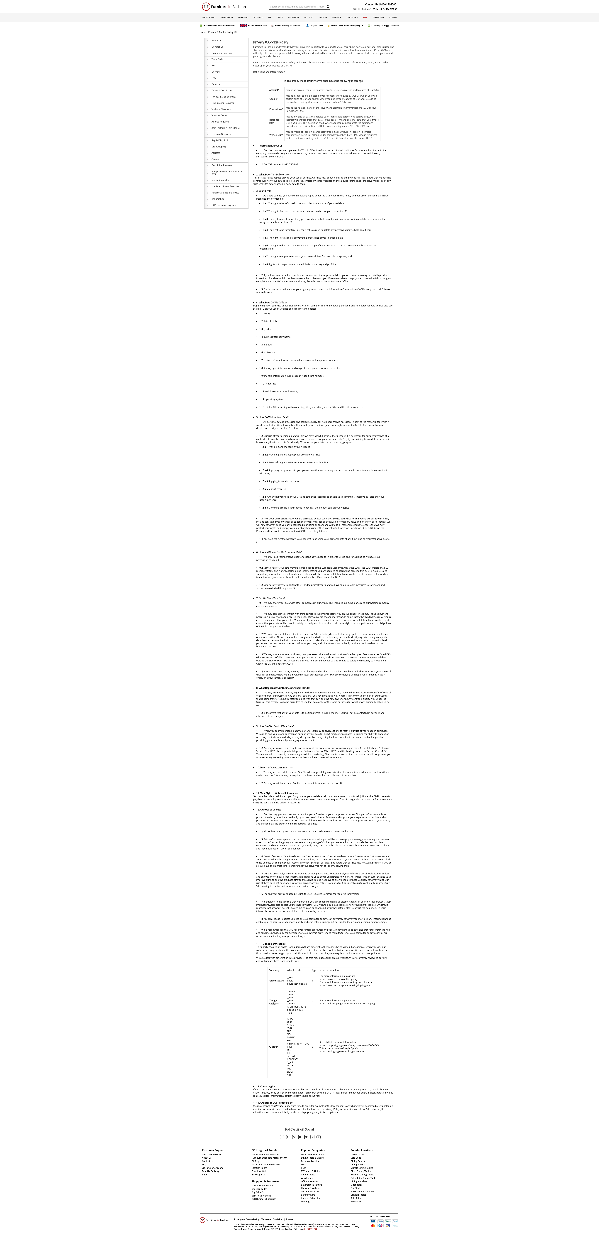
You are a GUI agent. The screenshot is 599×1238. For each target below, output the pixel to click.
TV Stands (258, 17)
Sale (365, 17)
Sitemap (290, 1219)
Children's (352, 17)
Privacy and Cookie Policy (246, 1219)
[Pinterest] (294, 1137)
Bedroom (243, 17)
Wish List (377, 9)
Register (366, 9)
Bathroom (293, 17)
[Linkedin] (312, 1137)
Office (280, 17)
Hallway (308, 17)
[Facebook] (282, 1137)
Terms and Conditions (272, 1219)
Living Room (208, 17)
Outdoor (336, 17)
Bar (269, 17)
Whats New (378, 17)
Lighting (322, 17)
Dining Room (226, 17)
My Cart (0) (391, 9)
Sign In (356, 9)
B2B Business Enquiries (264, 1199)
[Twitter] (306, 1137)
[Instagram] (288, 1137)
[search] (328, 6)
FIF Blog (393, 17)
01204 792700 (310, 1229)
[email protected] (362, 1089)
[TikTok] (319, 1137)
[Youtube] (300, 1137)
